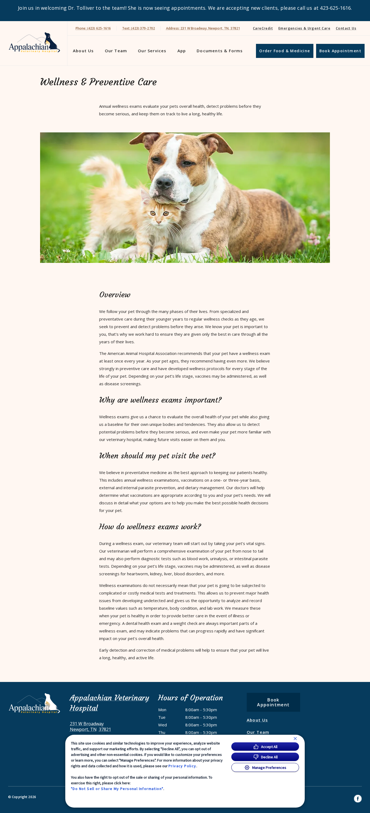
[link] (35, 42)
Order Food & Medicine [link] (284, 50)
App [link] (181, 50)
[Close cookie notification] (295, 738)
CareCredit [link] (263, 28)
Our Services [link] (152, 50)
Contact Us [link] (346, 28)
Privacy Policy (182, 765)
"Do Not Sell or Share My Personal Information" (117, 788)
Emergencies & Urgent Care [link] (304, 28)
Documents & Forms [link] (220, 50)
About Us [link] (83, 50)
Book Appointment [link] (340, 50)
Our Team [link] (116, 50)
